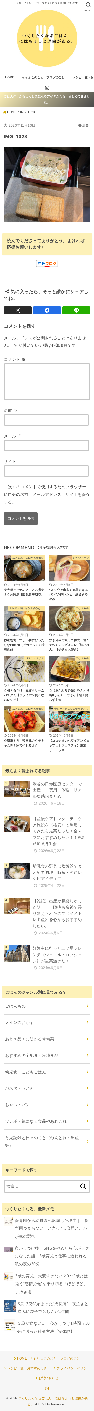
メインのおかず (19, 1022)
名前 (10, 410)
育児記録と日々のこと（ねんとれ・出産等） (42, 1141)
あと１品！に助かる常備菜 (29, 1038)
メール (12, 436)
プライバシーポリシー (73, 1368)
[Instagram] (47, 87)
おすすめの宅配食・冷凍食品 (31, 1055)
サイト (10, 461)
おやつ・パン (17, 1104)
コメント (14, 359)
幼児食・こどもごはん (25, 1072)
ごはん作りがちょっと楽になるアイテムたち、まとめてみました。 (47, 99)
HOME (9, 77)
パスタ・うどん (19, 1088)
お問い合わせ (48, 1378)
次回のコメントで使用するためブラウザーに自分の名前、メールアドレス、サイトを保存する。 (47, 494)
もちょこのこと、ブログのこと (43, 77)
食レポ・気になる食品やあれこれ (36, 1121)
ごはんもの (15, 1006)
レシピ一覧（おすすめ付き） (28, 1368)
